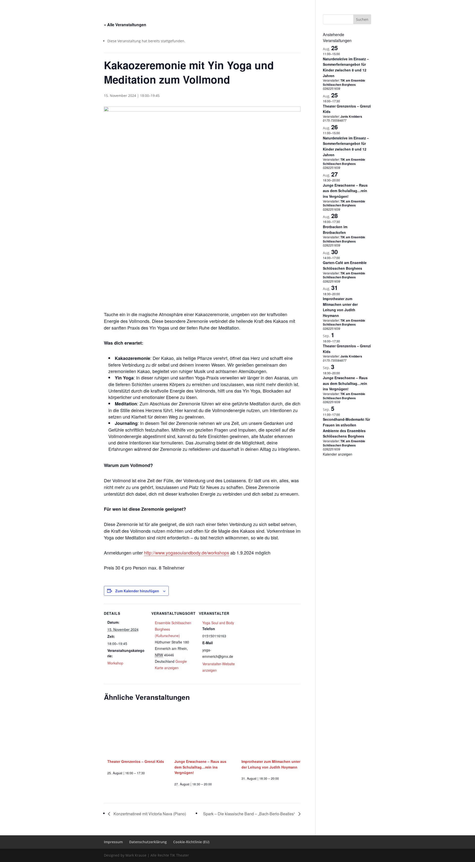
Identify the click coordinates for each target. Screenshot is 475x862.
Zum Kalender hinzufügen (137, 590)
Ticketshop (237, 11)
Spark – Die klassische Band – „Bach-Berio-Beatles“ (249, 814)
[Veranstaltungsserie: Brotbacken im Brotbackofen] (342, 222)
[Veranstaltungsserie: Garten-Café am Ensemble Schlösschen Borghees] (342, 258)
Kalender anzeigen (337, 454)
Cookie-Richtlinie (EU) (355, 4)
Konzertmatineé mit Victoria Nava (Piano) (149, 814)
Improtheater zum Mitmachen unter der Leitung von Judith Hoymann (340, 307)
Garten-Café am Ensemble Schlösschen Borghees (345, 265)
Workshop (115, 663)
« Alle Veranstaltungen (125, 24)
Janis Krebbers (351, 116)
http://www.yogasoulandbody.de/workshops (186, 552)
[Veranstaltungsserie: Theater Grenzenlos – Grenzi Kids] (146, 773)
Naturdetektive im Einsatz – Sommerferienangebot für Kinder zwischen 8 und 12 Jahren (346, 67)
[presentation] (137, 732)
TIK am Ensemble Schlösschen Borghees (344, 82)
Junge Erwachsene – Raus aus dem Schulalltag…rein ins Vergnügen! (200, 767)
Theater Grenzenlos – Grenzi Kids (135, 761)
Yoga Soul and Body (218, 622)
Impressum (291, 4)
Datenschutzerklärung (319, 4)
